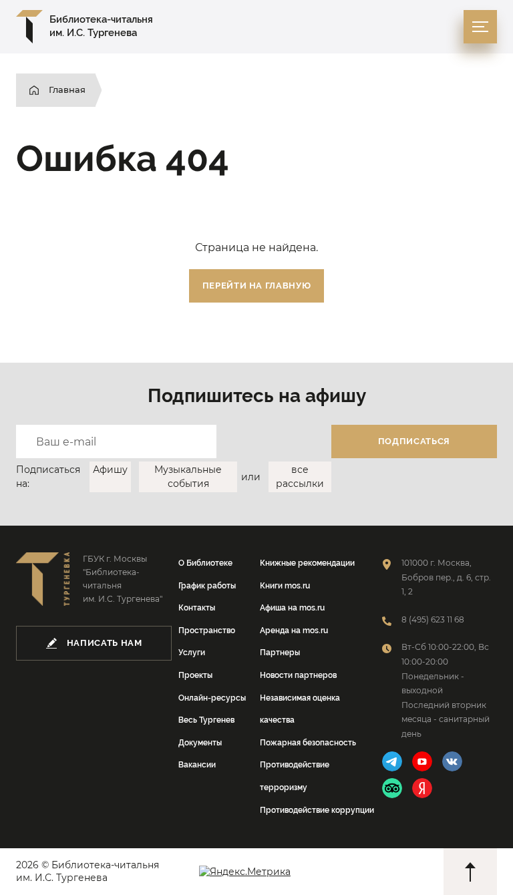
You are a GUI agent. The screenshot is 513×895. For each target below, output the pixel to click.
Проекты (195, 675)
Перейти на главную (256, 286)
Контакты (196, 607)
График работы (207, 585)
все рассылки (300, 477)
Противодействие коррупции (317, 810)
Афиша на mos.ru (292, 607)
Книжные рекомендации (307, 563)
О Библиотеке (205, 563)
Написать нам (104, 643)
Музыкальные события (188, 477)
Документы (200, 742)
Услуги (191, 652)
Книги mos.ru (285, 585)
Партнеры (280, 652)
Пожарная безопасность (308, 742)
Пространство (206, 630)
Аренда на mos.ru (294, 630)
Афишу (110, 470)
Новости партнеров (298, 675)
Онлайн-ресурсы (212, 698)
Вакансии (197, 764)
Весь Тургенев (206, 720)
